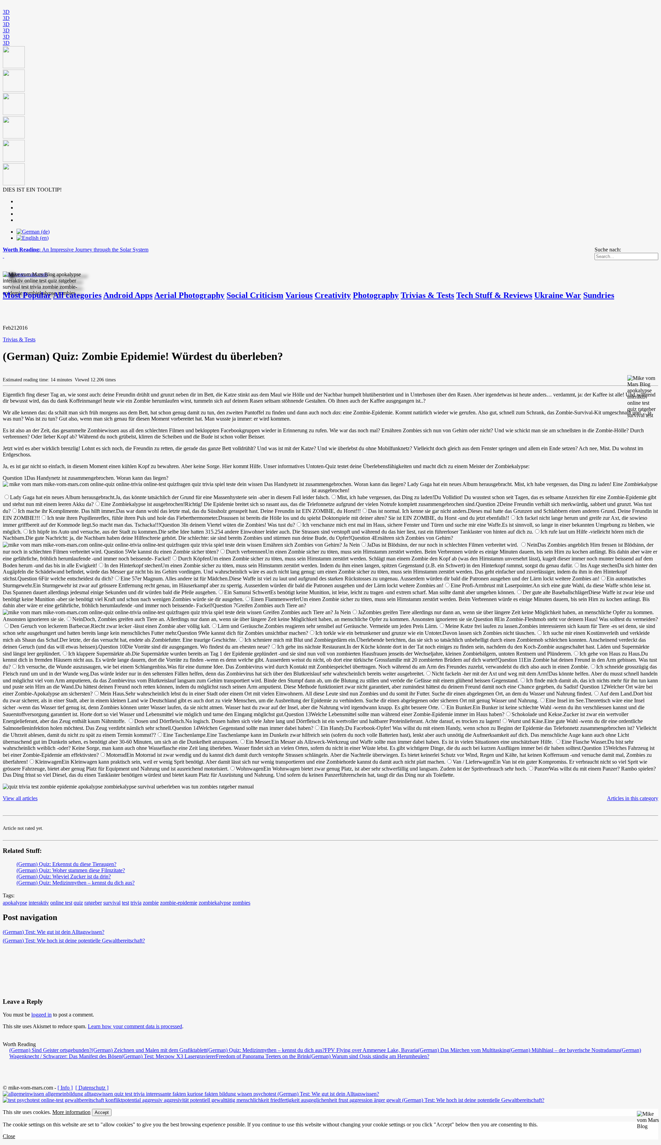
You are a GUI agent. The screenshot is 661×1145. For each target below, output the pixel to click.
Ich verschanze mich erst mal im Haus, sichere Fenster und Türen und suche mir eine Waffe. (402, 525)
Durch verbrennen (245, 552)
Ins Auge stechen (598, 565)
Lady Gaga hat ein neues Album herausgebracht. (63, 497)
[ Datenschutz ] (91, 1088)
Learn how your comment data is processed (135, 1026)
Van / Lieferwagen (473, 762)
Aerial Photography (189, 295)
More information (71, 1112)
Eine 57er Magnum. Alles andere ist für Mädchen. (174, 578)
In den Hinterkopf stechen (132, 565)
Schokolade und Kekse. (537, 714)
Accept (102, 1112)
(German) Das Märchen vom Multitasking (463, 1050)
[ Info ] (65, 1088)
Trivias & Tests (427, 295)
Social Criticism (255, 295)
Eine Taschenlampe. (185, 735)
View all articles (20, 798)
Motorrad (116, 755)
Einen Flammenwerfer (275, 599)
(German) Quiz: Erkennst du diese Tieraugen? (66, 864)
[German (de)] (33, 232)
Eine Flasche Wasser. (584, 742)
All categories (77, 295)
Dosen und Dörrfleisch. (159, 721)
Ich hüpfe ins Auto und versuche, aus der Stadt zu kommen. (93, 532)
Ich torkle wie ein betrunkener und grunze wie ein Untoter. (378, 633)
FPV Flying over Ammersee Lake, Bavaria (371, 1050)
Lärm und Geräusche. (241, 626)
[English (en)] (33, 238)
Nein (532, 545)
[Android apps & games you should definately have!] (330, 116)
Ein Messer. (258, 742)
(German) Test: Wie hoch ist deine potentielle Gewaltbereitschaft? (74, 940)
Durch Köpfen (194, 558)
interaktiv (39, 903)
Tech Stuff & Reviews (494, 295)
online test (61, 903)
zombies (241, 903)
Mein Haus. (112, 694)
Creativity (333, 295)
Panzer (541, 769)
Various (299, 295)
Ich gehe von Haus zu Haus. (610, 654)
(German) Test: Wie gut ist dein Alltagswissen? (53, 932)
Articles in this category (632, 798)
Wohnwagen (249, 769)
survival (111, 903)
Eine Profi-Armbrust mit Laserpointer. (492, 585)
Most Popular (27, 295)
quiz (78, 903)
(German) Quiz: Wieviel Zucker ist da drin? (64, 876)
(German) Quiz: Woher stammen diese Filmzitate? (71, 870)
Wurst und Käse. (526, 721)
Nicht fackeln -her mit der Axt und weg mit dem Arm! (490, 674)
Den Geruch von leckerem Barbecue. (50, 626)
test (125, 903)
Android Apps (128, 295)
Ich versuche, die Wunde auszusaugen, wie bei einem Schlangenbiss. (92, 667)
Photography (376, 295)
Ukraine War (557, 295)
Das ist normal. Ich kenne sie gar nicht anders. (418, 511)
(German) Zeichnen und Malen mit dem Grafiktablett (149, 1050)
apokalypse (15, 903)
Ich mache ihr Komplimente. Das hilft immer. (67, 511)
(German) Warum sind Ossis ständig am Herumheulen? (369, 1056)
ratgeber (93, 903)
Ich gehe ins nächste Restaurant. (312, 647)
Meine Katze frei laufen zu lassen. (482, 626)
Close (9, 1136)
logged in (41, 1015)
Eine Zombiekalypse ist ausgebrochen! (143, 504)
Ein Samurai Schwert (247, 592)
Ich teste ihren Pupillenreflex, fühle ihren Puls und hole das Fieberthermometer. (132, 518)
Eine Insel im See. (565, 700)
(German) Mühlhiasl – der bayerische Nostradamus (564, 1050)
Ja (369, 545)
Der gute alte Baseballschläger (555, 592)
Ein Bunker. (460, 707)
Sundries (598, 295)
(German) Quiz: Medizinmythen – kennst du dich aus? (76, 883)
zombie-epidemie (178, 903)
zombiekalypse (215, 903)
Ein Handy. (333, 728)
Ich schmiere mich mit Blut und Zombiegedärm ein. (300, 640)
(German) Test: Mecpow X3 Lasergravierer (169, 1056)
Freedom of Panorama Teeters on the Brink (262, 1056)
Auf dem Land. (616, 694)
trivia (135, 903)
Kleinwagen (48, 762)
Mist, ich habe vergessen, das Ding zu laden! (385, 497)
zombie (151, 903)
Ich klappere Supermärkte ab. (100, 654)
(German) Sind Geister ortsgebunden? (50, 1050)
